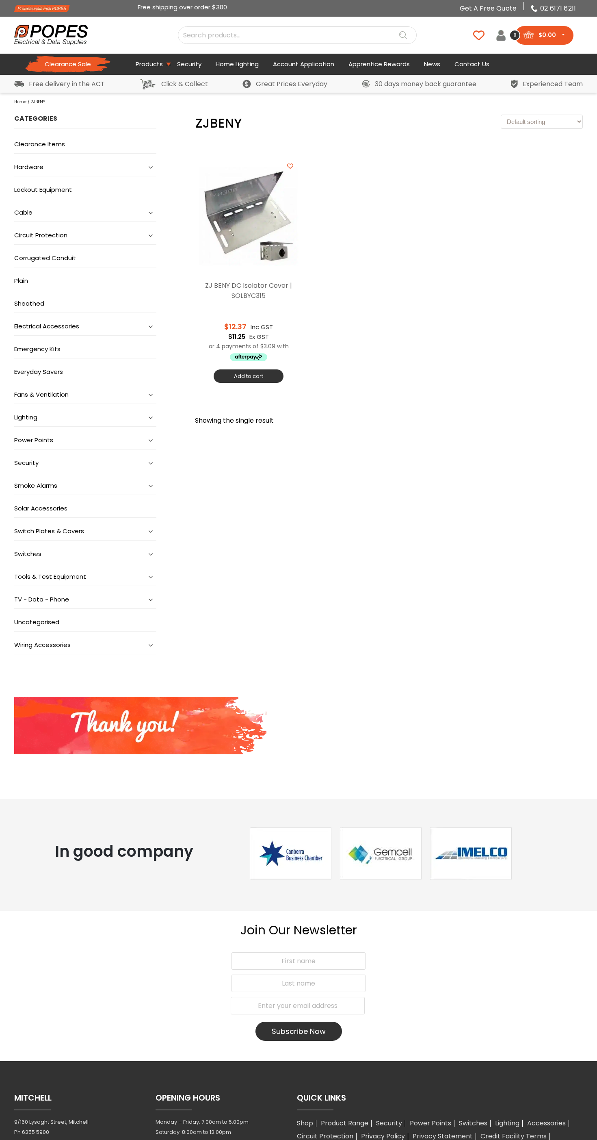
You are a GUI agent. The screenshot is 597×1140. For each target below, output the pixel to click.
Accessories (546, 1123)
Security (389, 1123)
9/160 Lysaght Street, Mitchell (51, 1122)
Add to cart (248, 376)
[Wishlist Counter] (474, 35)
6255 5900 (35, 1132)
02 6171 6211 (558, 8)
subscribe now (299, 1031)
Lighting (507, 1123)
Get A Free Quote (488, 8)
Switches (473, 1123)
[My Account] (501, 35)
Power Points (430, 1123)
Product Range (344, 1123)
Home (20, 102)
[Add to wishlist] (290, 166)
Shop (305, 1123)
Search (403, 35)
